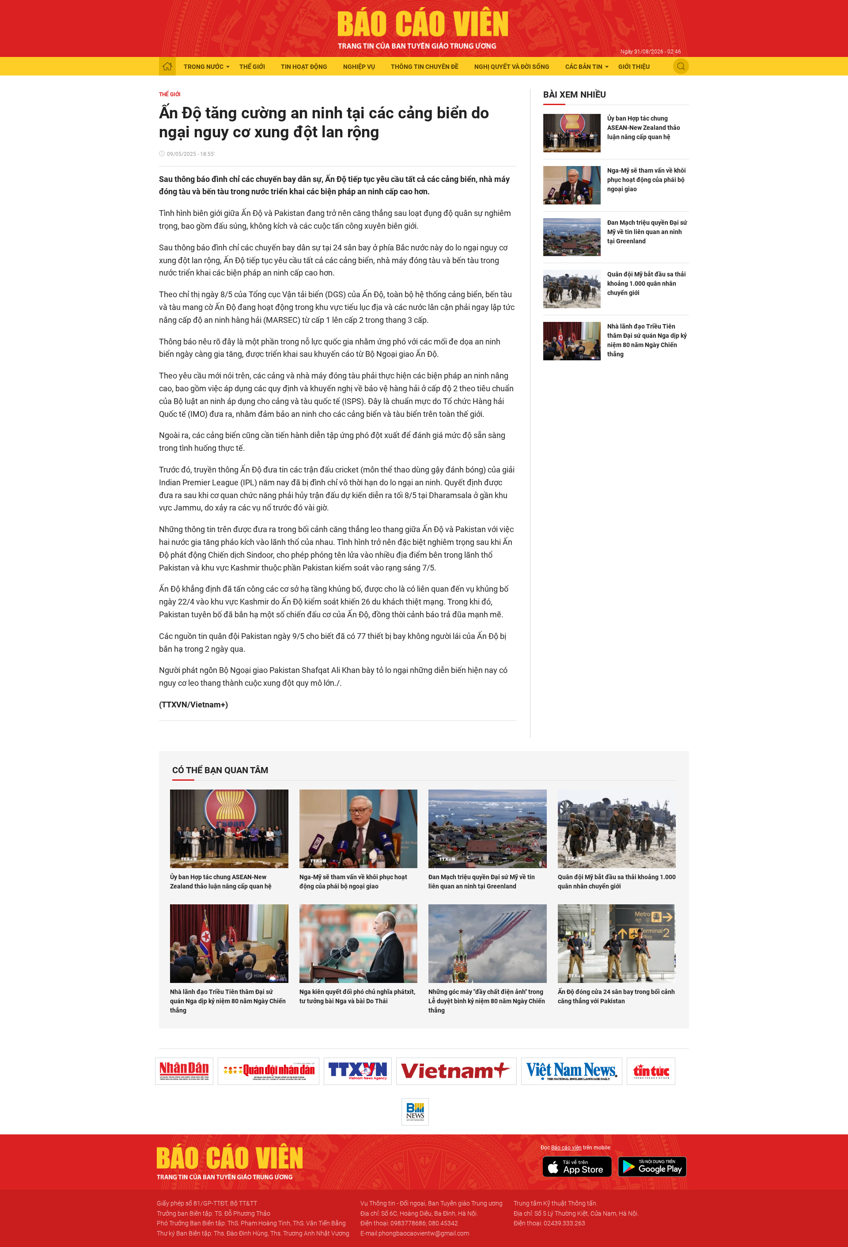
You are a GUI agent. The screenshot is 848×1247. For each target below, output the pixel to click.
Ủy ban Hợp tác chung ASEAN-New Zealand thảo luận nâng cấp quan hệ (643, 127)
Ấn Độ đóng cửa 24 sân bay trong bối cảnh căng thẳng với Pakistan (616, 996)
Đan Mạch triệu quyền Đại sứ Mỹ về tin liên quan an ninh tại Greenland (647, 232)
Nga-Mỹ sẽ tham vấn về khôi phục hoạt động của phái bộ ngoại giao (646, 180)
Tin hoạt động (304, 66)
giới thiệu (634, 66)
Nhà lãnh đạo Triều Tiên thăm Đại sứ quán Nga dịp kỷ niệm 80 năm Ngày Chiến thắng (647, 340)
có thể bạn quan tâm (220, 770)
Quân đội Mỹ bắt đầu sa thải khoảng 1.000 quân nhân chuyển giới (646, 283)
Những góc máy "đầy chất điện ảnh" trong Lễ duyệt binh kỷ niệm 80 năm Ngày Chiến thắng (486, 1001)
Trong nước (203, 66)
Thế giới (252, 66)
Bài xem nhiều (574, 94)
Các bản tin (583, 66)
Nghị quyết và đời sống (511, 66)
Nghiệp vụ (359, 66)
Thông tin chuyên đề (424, 66)
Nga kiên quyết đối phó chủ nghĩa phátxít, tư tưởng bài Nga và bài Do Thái (357, 996)
